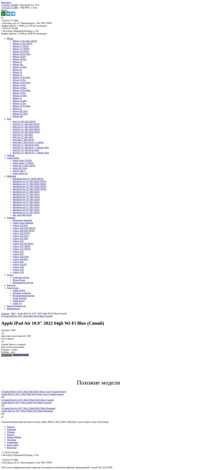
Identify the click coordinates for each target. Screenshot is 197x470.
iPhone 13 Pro (19, 93)
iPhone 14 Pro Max (21, 82)
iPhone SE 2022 (20, 111)
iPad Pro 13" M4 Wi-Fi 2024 (26, 150)
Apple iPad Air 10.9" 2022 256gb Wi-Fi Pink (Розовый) (27, 411)
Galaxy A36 (18, 267)
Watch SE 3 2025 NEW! (24, 166)
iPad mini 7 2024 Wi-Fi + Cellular (28, 142)
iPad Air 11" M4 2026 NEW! (26, 124)
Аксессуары (13, 288)
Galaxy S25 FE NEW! (23, 243)
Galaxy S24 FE (20, 264)
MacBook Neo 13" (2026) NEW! (28, 178)
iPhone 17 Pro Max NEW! (25, 41)
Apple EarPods (20, 298)
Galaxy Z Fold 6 (20, 225)
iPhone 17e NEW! (21, 49)
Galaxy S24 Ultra (21, 256)
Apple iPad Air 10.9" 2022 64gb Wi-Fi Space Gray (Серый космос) (32, 394)
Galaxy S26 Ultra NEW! (24, 228)
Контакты (6, 2)
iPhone (10, 38)
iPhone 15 (17, 69)
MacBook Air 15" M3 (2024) (26, 204)
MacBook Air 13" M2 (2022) (26, 207)
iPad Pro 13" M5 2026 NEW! (26, 132)
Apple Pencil (19, 301)
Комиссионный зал (16, 306)
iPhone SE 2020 (20, 114)
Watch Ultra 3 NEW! (22, 160)
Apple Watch (13, 158)
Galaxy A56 (18, 272)
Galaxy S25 (18, 241)
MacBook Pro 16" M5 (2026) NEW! (29, 189)
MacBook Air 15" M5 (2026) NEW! (29, 184)
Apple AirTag (19, 290)
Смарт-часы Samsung (23, 223)
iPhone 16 (17, 62)
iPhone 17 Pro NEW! (22, 43)
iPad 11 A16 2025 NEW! (24, 121)
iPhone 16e (18, 64)
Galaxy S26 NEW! (21, 233)
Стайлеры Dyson (21, 277)
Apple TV (17, 303)
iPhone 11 (17, 108)
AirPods (10, 155)
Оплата (10, 434)
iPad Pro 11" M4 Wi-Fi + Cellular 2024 (31, 147)
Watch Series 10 (20, 173)
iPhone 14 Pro (19, 85)
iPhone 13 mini (20, 95)
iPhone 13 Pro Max (21, 90)
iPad (9, 119)
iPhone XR (18, 116)
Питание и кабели (22, 293)
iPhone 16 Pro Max (21, 54)
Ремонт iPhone (14, 437)
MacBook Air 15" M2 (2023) (26, 210)
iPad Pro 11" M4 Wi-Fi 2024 (26, 145)
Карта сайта (13, 445)
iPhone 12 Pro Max (21, 106)
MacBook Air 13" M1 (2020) (26, 212)
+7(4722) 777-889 (9, 7)
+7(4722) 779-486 (9, 5)
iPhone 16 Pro (19, 56)
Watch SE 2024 (20, 168)
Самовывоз (12, 442)
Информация (13, 308)
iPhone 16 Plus (19, 59)
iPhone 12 (17, 98)
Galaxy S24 (18, 262)
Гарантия (11, 429)
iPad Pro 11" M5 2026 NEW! (26, 129)
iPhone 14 (17, 72)
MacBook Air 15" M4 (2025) (26, 194)
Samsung (11, 217)
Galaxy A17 (18, 251)
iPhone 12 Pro (19, 103)
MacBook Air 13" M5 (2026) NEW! (29, 181)
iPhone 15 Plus (19, 67)
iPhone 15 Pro (19, 80)
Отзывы (11, 432)
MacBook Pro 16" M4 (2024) (26, 199)
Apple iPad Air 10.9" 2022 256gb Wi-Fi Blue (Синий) (26, 402)
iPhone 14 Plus (19, 88)
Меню (4, 10)
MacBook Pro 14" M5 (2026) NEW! (29, 186)
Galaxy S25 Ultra (21, 236)
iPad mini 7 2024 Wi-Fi (23, 140)
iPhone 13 (17, 75)
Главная (5, 313)
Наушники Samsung (22, 220)
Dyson (10, 275)
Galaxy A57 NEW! (21, 246)
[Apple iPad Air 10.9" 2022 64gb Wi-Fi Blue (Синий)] (27, 316)
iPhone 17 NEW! (21, 46)
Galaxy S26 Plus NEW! (24, 230)
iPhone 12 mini (20, 101)
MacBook (11, 176)
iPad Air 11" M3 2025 (23, 134)
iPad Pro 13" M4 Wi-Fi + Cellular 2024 (31, 153)
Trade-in (11, 427)
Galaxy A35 (18, 269)
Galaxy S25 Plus (20, 238)
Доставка (11, 440)
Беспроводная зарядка (23, 295)
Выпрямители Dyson (23, 282)
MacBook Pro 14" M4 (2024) (26, 197)
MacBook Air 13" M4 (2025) (26, 191)
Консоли (11, 285)
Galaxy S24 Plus (20, 259)
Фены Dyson (19, 280)
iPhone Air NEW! (21, 51)
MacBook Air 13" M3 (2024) (26, 202)
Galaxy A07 (18, 254)
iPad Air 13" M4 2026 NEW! (26, 127)
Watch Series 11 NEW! (23, 163)
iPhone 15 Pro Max (21, 77)
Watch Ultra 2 (19, 171)
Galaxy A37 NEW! (21, 249)
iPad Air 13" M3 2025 (23, 137)
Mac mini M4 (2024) (22, 215)
